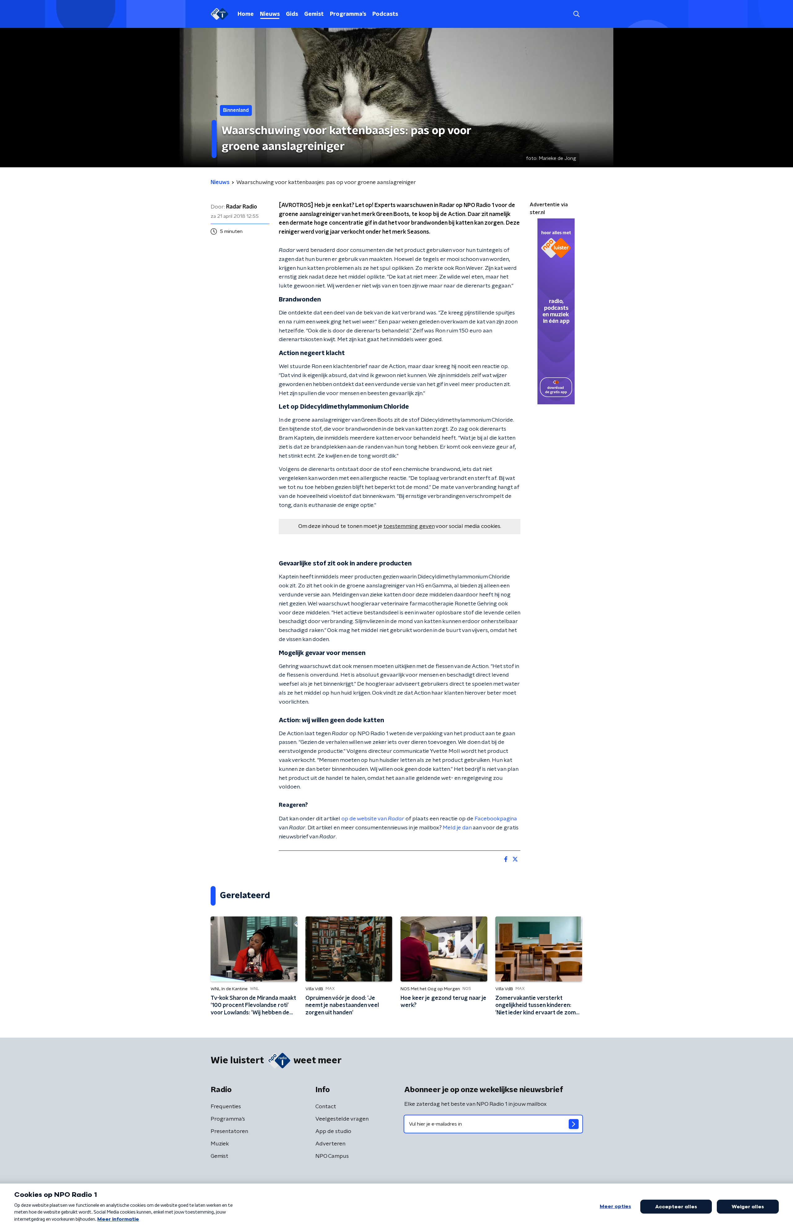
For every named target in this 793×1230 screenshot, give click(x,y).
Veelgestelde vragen (342, 1119)
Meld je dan (457, 828)
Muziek (220, 1144)
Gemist (314, 14)
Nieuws (270, 14)
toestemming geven (409, 526)
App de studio (333, 1131)
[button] (576, 14)
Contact (325, 1106)
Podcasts (385, 14)
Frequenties (226, 1106)
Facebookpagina (496, 819)
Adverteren (330, 1144)
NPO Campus (332, 1156)
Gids (292, 14)
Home (246, 14)
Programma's (348, 14)
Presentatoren (229, 1131)
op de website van (372, 819)
